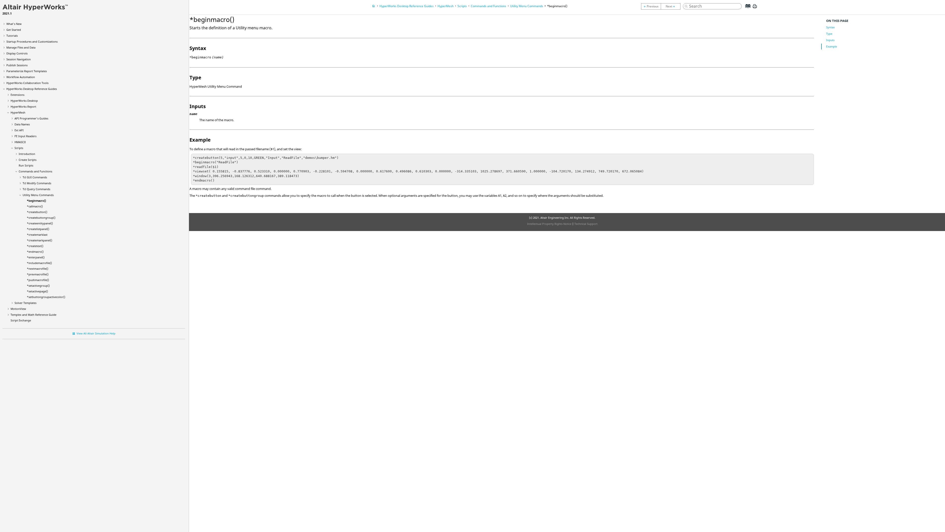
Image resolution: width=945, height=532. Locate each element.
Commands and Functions (35, 171)
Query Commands (36, 189)
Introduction (27, 154)
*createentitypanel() (40, 223)
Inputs (830, 40)
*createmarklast (37, 234)
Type (829, 33)
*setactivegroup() (38, 285)
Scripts (19, 148)
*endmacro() (35, 251)
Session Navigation (18, 59)
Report (23, 106)
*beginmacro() (36, 200)
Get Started (13, 30)
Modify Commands (37, 183)
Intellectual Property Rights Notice (549, 224)
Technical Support (586, 224)
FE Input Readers (25, 136)
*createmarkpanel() (39, 240)
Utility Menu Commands (38, 195)
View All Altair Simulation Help (96, 333)
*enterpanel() (36, 257)
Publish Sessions (17, 65)
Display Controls (17, 53)
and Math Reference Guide (33, 314)
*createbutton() (37, 212)
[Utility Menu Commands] (651, 6)
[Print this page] (754, 8)
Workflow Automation (20, 77)
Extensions (17, 95)
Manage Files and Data (20, 47)
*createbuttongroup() (41, 217)
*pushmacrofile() (38, 280)
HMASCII (20, 142)
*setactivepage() (37, 291)
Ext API (19, 130)
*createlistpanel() (38, 229)
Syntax (830, 27)
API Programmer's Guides (31, 118)
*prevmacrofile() (37, 274)
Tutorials (12, 35)
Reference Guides (31, 89)
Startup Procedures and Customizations (32, 41)
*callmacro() (35, 206)
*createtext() (35, 246)
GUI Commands (35, 177)
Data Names (22, 124)
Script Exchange (21, 320)
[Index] (746, 10)
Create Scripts (27, 160)
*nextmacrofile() (37, 268)
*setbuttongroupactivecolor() (46, 297)
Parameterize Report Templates (26, 71)
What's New (14, 24)
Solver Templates (25, 303)
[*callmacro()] (672, 6)
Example (831, 46)
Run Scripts (26, 165)
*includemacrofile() (39, 263)
